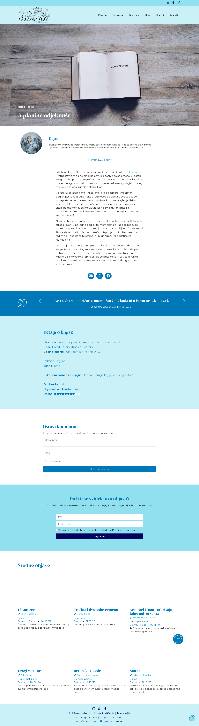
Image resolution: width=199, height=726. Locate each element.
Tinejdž (142, 624)
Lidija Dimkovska (142, 675)
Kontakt (174, 15)
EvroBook (79, 618)
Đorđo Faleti (83, 613)
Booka (21, 618)
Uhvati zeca (27, 609)
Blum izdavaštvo (83, 679)
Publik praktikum (139, 621)
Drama (55, 366)
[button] (91, 276)
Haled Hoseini (26, 106)
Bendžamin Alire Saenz (145, 617)
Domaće (23, 621)
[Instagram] (167, 2)
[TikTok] (173, 2)
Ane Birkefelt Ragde (88, 675)
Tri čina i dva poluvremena (96, 609)
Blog (147, 15)
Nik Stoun (26, 675)
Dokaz (133, 679)
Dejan (53, 138)
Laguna (60, 361)
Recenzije (118, 15)
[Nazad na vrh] (192, 718)
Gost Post (134, 15)
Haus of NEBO (114, 721)
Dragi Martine (29, 670)
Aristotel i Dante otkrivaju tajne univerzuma (151, 611)
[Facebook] (179, 2)
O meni (160, 15)
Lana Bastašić (28, 613)
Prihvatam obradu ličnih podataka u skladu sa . (97, 530)
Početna (102, 15)
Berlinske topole (87, 670)
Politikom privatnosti (124, 530)
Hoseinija (133, 172)
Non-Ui (135, 670)
